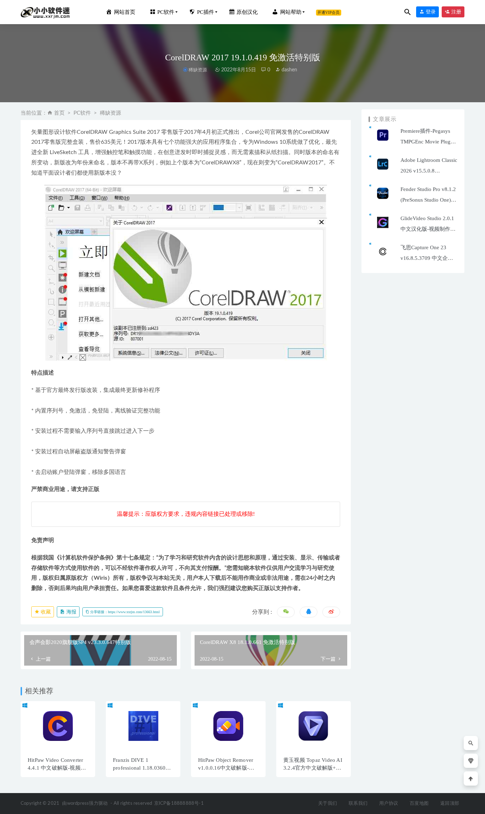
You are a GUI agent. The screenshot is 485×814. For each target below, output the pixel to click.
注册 (455, 12)
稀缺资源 (198, 69)
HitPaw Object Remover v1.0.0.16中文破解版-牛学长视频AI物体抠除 (226, 768)
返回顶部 (449, 803)
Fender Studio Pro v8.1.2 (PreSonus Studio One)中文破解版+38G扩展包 (428, 199)
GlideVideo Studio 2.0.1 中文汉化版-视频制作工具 (428, 228)
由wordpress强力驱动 (85, 803)
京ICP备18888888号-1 (179, 803)
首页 (59, 113)
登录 (430, 12)
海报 (70, 611)
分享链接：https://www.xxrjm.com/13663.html (124, 612)
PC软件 (82, 113)
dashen (288, 69)
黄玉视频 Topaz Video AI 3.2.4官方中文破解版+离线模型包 (312, 768)
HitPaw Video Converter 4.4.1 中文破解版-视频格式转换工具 (57, 768)
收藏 (45, 611)
